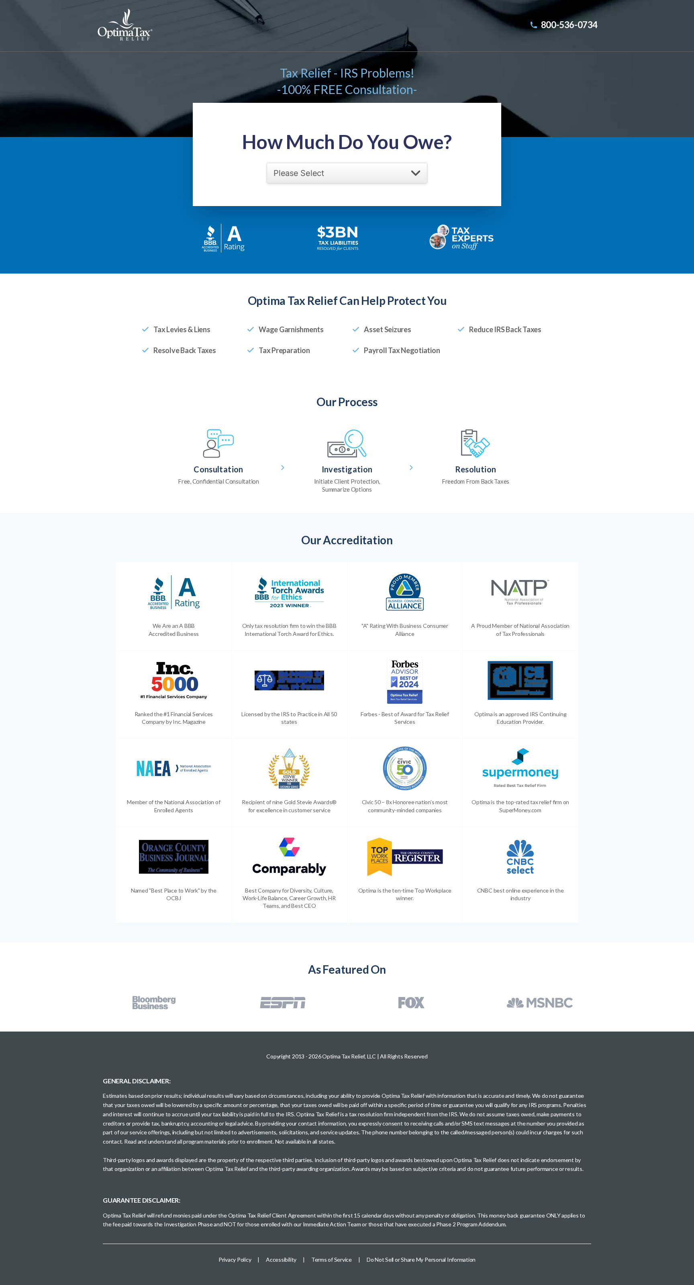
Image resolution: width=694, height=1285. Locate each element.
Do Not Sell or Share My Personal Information (421, 1259)
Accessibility (281, 1259)
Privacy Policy (234, 1259)
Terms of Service (331, 1259)
